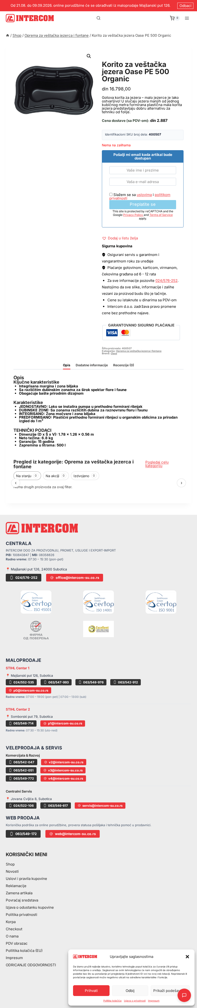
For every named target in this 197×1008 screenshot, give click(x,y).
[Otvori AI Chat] (184, 995)
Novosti (12, 871)
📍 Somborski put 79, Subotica (29, 716)
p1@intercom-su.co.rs (65, 723)
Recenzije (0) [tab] (123, 365)
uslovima (144, 194)
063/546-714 (23, 723)
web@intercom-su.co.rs (75, 834)
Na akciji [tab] (55, 476)
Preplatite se (143, 204)
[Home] (7, 35)
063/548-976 (93, 682)
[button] (187, 956)
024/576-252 (166, 280)
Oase (114, 353)
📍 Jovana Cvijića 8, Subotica (29, 799)
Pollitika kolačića (112, 1000)
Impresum (154, 1000)
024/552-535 (23, 682)
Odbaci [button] (185, 5)
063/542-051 (23, 770)
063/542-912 (128, 682)
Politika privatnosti (21, 914)
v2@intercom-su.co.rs (66, 762)
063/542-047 (23, 762)
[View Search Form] (98, 18)
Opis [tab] (66, 365)
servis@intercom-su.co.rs (102, 805)
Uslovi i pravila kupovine (26, 878)
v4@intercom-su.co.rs (65, 778)
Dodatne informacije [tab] (92, 365)
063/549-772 (23, 778)
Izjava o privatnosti (135, 1000)
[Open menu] (186, 18)
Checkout (14, 929)
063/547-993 (58, 682)
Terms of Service (161, 215)
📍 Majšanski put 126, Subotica (29, 675)
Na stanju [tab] (26, 476)
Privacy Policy (133, 215)
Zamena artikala (19, 893)
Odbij (130, 990)
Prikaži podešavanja (170, 990)
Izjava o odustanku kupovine (30, 907)
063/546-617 (58, 805)
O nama (12, 936)
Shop (10, 864)
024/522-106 (23, 805)
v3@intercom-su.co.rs (65, 770)
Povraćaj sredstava (22, 900)
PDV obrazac (17, 943)
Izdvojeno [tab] (84, 476)
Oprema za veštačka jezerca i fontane (138, 57)
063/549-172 (26, 834)
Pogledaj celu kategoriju (157, 464)
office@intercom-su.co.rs (77, 577)
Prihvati (91, 990)
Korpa (11, 921)
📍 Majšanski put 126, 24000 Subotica (36, 569)
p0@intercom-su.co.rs (30, 690)
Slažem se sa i (139, 196)
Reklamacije (16, 885)
